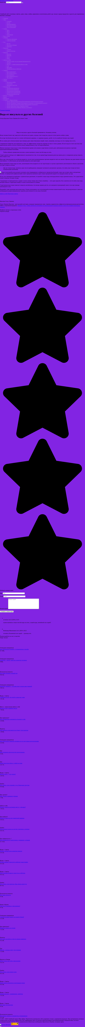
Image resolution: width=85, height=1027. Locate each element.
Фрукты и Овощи (12, 45)
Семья (5, 28)
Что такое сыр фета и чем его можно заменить (13, 939)
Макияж (9, 55)
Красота (5, 52)
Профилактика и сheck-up (14, 69)
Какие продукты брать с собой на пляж (11, 763)
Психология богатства (13, 94)
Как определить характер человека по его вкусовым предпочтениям (19, 741)
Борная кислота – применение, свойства (11, 994)
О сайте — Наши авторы (10, 100)
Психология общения (13, 89)
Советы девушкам (12, 39)
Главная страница (5, 110)
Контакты (6, 98)
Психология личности (13, 88)
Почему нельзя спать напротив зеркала (11, 851)
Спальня (9, 21)
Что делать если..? (12, 73)
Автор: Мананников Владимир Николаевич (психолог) (22, 104)
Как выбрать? (10, 74)
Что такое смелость (5, 895)
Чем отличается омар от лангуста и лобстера (12, 873)
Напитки (9, 46)
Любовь (5, 37)
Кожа (8, 58)
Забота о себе (7, 60)
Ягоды (8, 43)
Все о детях (6, 36)
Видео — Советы (8, 95)
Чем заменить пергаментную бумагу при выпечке (14, 730)
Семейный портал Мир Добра (8, 11)
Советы (5, 70)
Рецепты (5, 48)
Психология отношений (13, 91)
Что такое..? (10, 77)
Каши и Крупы (11, 51)
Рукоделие (10, 83)
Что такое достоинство (6, 1005)
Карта (5, 97)
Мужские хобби (11, 82)
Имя (1, 593)
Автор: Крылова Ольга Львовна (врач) (17, 106)
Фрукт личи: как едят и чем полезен (10, 961)
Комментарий (4, 608)
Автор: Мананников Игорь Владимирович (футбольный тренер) (25, 101)
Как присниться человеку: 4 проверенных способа (14, 649)
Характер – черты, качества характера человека (13, 660)
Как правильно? (11, 72)
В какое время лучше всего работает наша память (14, 862)
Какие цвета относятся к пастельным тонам (12, 983)
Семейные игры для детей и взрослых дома (12, 697)
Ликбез (9, 63)
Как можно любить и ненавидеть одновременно (13, 1016)
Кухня (8, 22)
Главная (5, 18)
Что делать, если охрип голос (8, 972)
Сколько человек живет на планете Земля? (12, 917)
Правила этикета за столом (7, 928)
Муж (8, 30)
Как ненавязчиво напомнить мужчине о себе (12, 719)
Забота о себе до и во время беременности (18, 61)
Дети (8, 33)
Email (1, 596)
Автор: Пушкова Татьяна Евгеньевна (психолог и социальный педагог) (27, 103)
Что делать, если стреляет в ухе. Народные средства (14, 785)
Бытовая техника (11, 25)
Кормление (10, 34)
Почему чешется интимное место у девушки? (13, 807)
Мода (8, 57)
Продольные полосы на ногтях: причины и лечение (14, 829)
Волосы (9, 54)
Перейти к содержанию (6, 0)
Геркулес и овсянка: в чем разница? (10, 906)
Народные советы (13, 193)
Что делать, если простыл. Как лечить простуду (13, 884)
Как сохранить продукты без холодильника (12, 752)
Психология (6, 86)
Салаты (9, 49)
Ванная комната (11, 24)
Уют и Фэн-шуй (11, 27)
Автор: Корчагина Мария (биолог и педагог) (19, 107)
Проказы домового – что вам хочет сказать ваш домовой (16, 686)
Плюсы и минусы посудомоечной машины (12, 818)
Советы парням (11, 40)
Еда (4, 42)
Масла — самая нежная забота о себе (17, 64)
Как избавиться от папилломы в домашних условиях (15, 840)
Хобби (5, 80)
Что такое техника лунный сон (8, 673)
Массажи (9, 67)
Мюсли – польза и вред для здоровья (10, 950)
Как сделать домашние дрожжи (9, 796)
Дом (4, 19)
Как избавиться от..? (12, 76)
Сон (8, 66)
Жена (8, 31)
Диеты (5, 79)
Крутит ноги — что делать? (8, 774)
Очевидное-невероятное (13, 92)
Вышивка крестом (12, 85)
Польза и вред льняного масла (8, 708)
